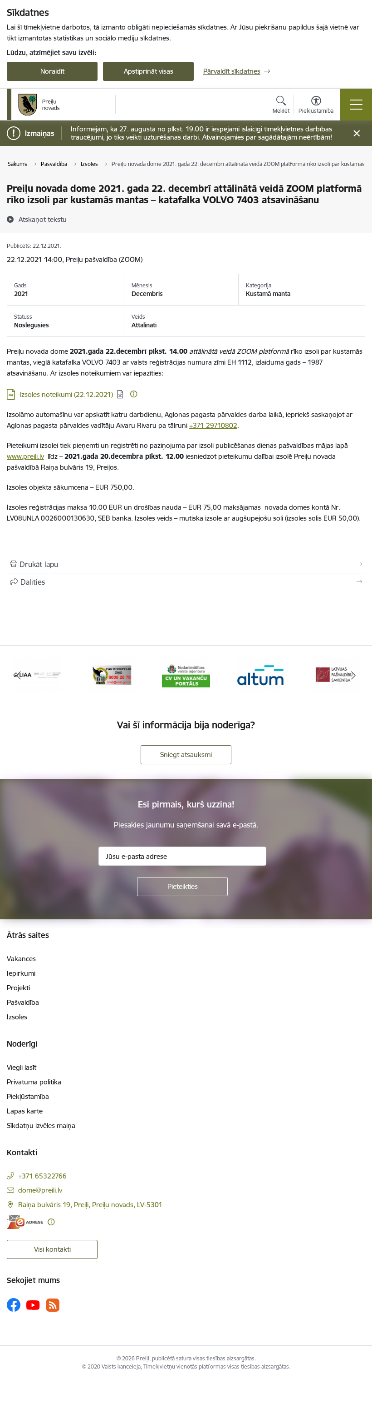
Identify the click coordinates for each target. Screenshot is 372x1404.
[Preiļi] (39, 104)
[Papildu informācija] (133, 394)
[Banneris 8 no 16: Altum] (260, 674)
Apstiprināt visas (148, 71)
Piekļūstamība (28, 1096)
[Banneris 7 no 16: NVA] (186, 674)
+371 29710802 (213, 425)
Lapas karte (25, 1111)
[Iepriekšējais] (18, 675)
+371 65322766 (42, 1176)
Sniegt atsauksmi (186, 754)
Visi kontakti (52, 1249)
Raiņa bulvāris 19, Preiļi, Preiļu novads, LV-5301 (90, 1204)
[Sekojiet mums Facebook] (13, 1305)
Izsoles (17, 1017)
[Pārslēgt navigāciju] (356, 104)
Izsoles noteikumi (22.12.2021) (66, 394)
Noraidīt (52, 71)
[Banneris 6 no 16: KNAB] (112, 674)
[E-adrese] (25, 1221)
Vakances (21, 958)
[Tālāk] (353, 675)
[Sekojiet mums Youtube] (33, 1304)
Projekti (18, 987)
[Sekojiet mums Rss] (52, 1305)
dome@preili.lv (40, 1190)
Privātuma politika (34, 1082)
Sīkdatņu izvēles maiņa (41, 1125)
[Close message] (357, 133)
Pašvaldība (23, 1002)
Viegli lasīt (21, 1067)
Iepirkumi (21, 973)
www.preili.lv (25, 456)
